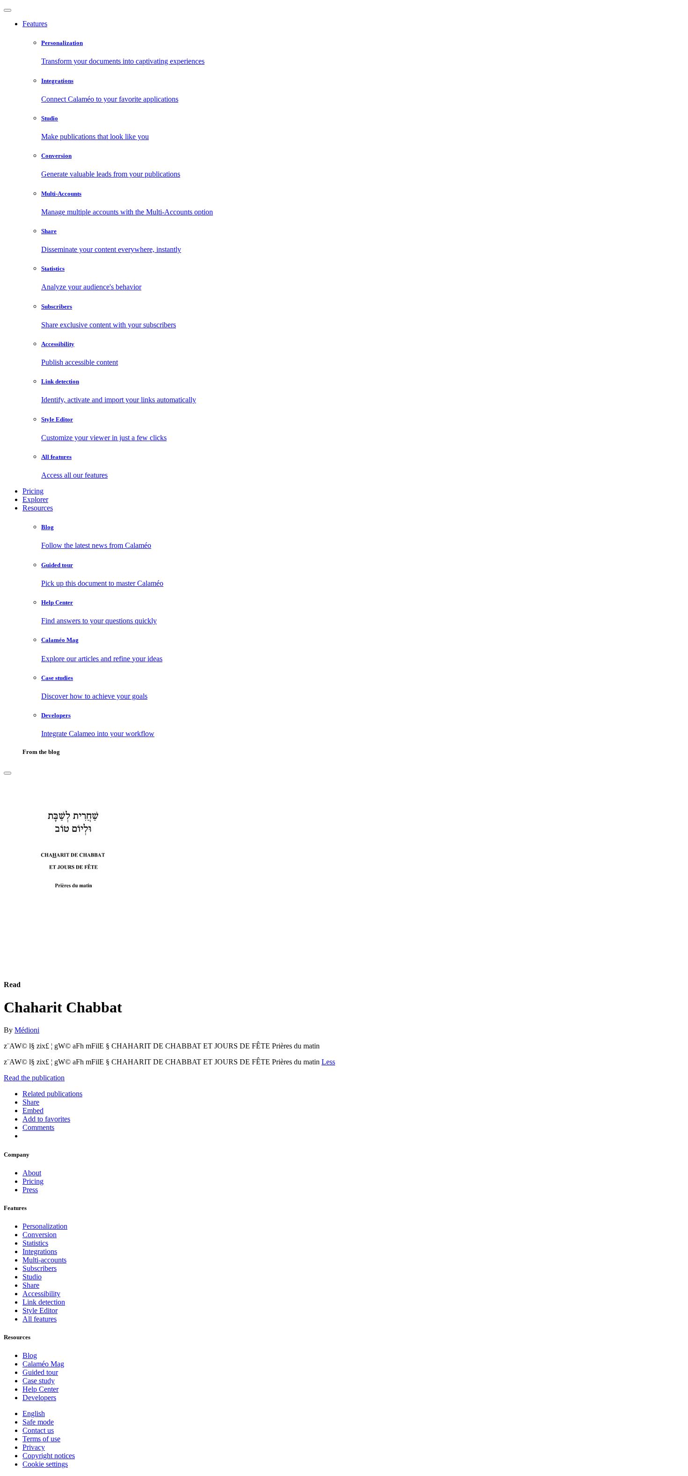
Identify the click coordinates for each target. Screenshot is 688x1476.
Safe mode (38, 1422)
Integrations (39, 1251)
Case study (38, 1381)
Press (30, 1190)
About (31, 1173)
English (33, 1413)
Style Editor (40, 1310)
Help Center (40, 1389)
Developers (39, 1398)
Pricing (33, 491)
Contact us (38, 1430)
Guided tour (40, 1372)
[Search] (7, 773)
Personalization (44, 1226)
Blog (29, 1355)
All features (39, 1319)
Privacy (33, 1447)
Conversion (39, 1235)
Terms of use (41, 1439)
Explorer (35, 499)
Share (30, 1285)
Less (328, 1062)
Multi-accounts (44, 1260)
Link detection (43, 1302)
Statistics (35, 1243)
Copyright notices (48, 1456)
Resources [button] (37, 508)
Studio (32, 1277)
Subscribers (39, 1268)
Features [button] (34, 24)
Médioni (27, 1030)
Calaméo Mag (43, 1364)
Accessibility (41, 1294)
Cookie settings (45, 1464)
